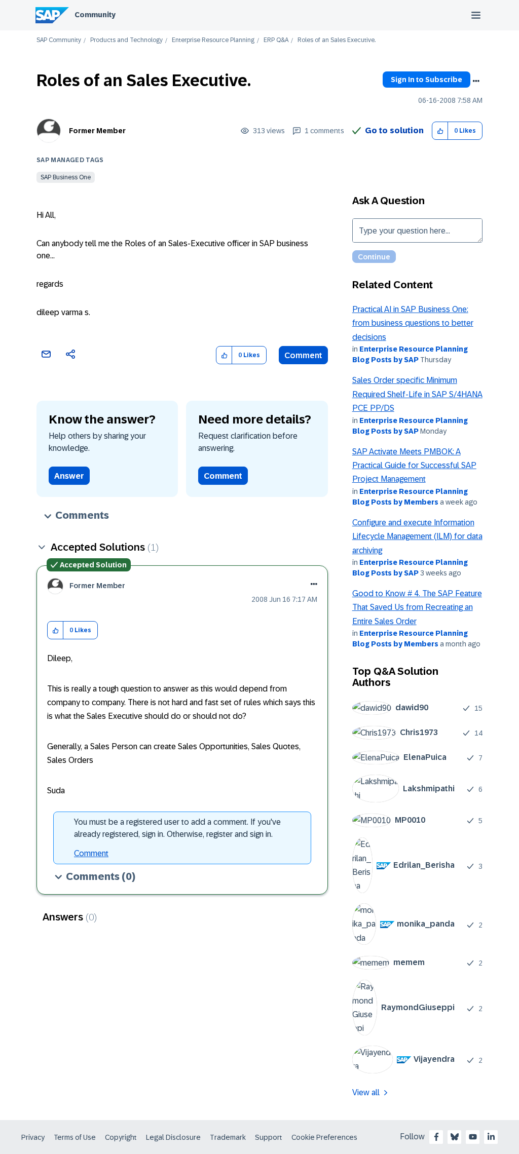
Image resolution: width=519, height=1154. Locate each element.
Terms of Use (75, 1137)
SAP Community (58, 40)
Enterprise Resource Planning (213, 40)
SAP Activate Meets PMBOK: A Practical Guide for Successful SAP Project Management (414, 465)
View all (366, 1092)
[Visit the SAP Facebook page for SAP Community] (436, 1137)
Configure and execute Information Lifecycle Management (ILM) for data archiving (417, 536)
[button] (440, 131)
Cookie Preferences (324, 1137)
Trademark (228, 1137)
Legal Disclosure (173, 1137)
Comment (303, 355)
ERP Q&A (276, 40)
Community (95, 15)
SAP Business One (66, 177)
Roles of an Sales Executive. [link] (337, 40)
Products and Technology (126, 40)
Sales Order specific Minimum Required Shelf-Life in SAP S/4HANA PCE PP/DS (417, 394)
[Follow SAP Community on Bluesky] (455, 1137)
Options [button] (476, 81)
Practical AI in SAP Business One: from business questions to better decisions (412, 323)
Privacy (33, 1137)
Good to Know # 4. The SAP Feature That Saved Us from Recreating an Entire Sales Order (417, 607)
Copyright (121, 1137)
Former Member (97, 131)
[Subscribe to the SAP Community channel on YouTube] (473, 1137)
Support (268, 1137)
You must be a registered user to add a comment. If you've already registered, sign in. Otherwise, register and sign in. (177, 828)
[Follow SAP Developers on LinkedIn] (491, 1137)
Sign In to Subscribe (426, 79)
